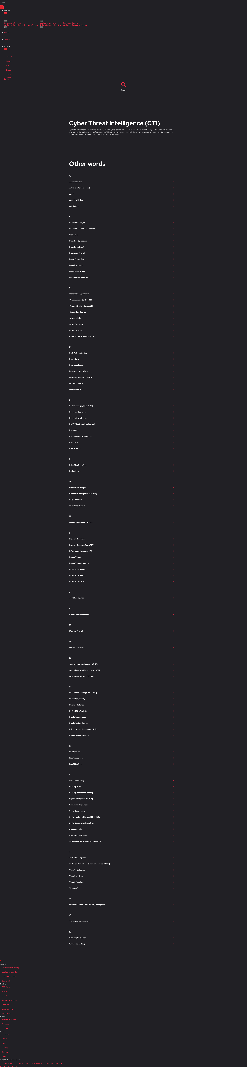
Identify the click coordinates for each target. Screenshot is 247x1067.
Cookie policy (7, 1063)
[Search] (123, 84)
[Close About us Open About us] (5, 49)
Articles (5, 991)
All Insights (6, 987)
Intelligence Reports (9, 1000)
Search (123, 90)
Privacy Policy (36, 1063)
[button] (122, 182)
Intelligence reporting (10, 972)
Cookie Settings (22, 1063)
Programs (5, 1024)
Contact (9, 74)
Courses (5, 1028)
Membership (6, 1013)
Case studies (6, 981)
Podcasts (5, 1005)
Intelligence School (9, 1019)
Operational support (9, 976)
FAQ (7, 66)
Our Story (9, 57)
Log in (4, 1056)
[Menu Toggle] (2, 7)
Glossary (9, 70)
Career (8, 61)
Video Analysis (7, 1009)
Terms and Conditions (54, 1063)
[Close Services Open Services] (5, 13)
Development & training (10, 968)
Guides (4, 996)
